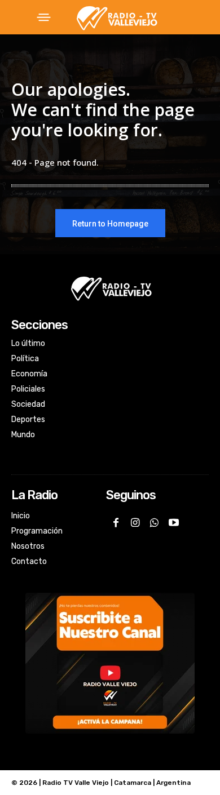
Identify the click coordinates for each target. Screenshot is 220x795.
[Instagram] (134, 523)
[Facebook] (115, 523)
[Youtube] (173, 523)
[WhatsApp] (154, 523)
